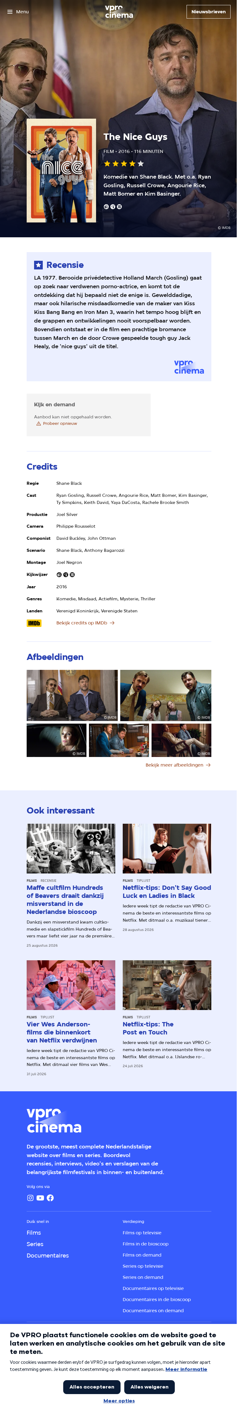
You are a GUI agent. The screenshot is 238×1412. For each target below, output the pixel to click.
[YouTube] (40, 1198)
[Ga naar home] (119, 12)
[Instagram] (30, 1198)
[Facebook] (50, 1198)
